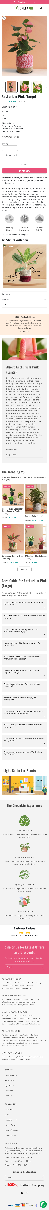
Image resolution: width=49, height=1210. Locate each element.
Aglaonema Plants (21, 1035)
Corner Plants (17, 1002)
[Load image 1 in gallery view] (11, 87)
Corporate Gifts (11, 1075)
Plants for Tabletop (20, 1046)
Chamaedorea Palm (25, 1018)
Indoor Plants (7, 983)
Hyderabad (6, 1060)
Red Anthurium (34, 1024)
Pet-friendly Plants (26, 986)
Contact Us (9, 1110)
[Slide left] (2, 87)
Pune (13, 1060)
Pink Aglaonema (8, 1016)
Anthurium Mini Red (9, 1018)
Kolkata (40, 1057)
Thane (28, 1060)
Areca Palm (29, 1016)
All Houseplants (7, 999)
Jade (15, 1040)
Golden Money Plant (21, 1021)
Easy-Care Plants (34, 983)
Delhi (19, 1057)
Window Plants (28, 1005)
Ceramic (29, 1040)
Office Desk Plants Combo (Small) (36, 557)
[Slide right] (46, 87)
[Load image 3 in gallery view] (24, 87)
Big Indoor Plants (27, 988)
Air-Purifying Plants (20, 983)
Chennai (25, 1057)
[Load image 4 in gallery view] (37, 87)
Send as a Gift (12, 155)
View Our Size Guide (10, 137)
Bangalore (12, 1057)
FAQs (7, 1115)
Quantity (5, 144)
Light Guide (9, 1085)
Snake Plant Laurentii (20, 1024)
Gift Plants (23, 1043)
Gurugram (33, 1057)
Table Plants (18, 1005)
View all (24, 569)
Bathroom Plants (29, 1002)
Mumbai (5, 1057)
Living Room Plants (21, 999)
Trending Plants (7, 1035)
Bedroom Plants (35, 999)
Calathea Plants (7, 1040)
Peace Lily (36, 1018)
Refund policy (10, 1135)
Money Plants (16, 1038)
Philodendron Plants (29, 1038)
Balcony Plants (7, 1005)
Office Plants (6, 1002)
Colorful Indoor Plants (10, 986)
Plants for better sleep (10, 1043)
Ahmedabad (20, 1060)
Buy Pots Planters (39, 1040)
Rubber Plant (34, 1021)
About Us (8, 1096)
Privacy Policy (10, 1125)
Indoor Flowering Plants (11, 988)
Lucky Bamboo (7, 1021)
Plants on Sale (33, 1043)
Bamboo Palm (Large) (34, 516)
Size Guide (9, 1091)
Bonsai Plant (19, 1016)
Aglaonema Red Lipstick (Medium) (12, 557)
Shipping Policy (11, 1120)
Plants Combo (7, 1046)
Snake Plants (33, 1035)
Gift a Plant (9, 1080)
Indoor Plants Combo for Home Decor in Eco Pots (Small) (12, 511)
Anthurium (6, 1038)
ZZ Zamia (21, 1040)
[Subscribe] (41, 967)
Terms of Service (11, 1130)
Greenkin (26, 1203)
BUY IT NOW (24, 171)
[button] (2, 8)
